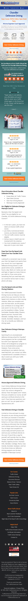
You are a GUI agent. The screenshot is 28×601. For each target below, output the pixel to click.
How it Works (14, 503)
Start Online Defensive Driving (14, 460)
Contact (7, 8)
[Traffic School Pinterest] (19, 544)
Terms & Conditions (9, 588)
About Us (14, 511)
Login (22, 8)
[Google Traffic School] (22, 544)
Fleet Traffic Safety (14, 484)
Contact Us (14, 537)
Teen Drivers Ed (14, 487)
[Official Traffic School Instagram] (12, 544)
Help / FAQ (14, 527)
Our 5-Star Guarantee (14, 516)
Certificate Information (14, 532)
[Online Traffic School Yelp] (5, 544)
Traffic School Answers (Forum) (14, 530)
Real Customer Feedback (14, 514)
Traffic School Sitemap (14, 535)
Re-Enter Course (14, 495)
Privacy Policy (20, 588)
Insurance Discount (14, 479)
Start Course (14, 498)
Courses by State (14, 500)
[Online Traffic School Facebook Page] (9, 544)
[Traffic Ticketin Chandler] (14, 371)
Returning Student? (14, 463)
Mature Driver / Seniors (14, 482)
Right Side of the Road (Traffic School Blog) (14, 519)
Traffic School (14, 474)
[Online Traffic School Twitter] (15, 544)
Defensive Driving (14, 477)
